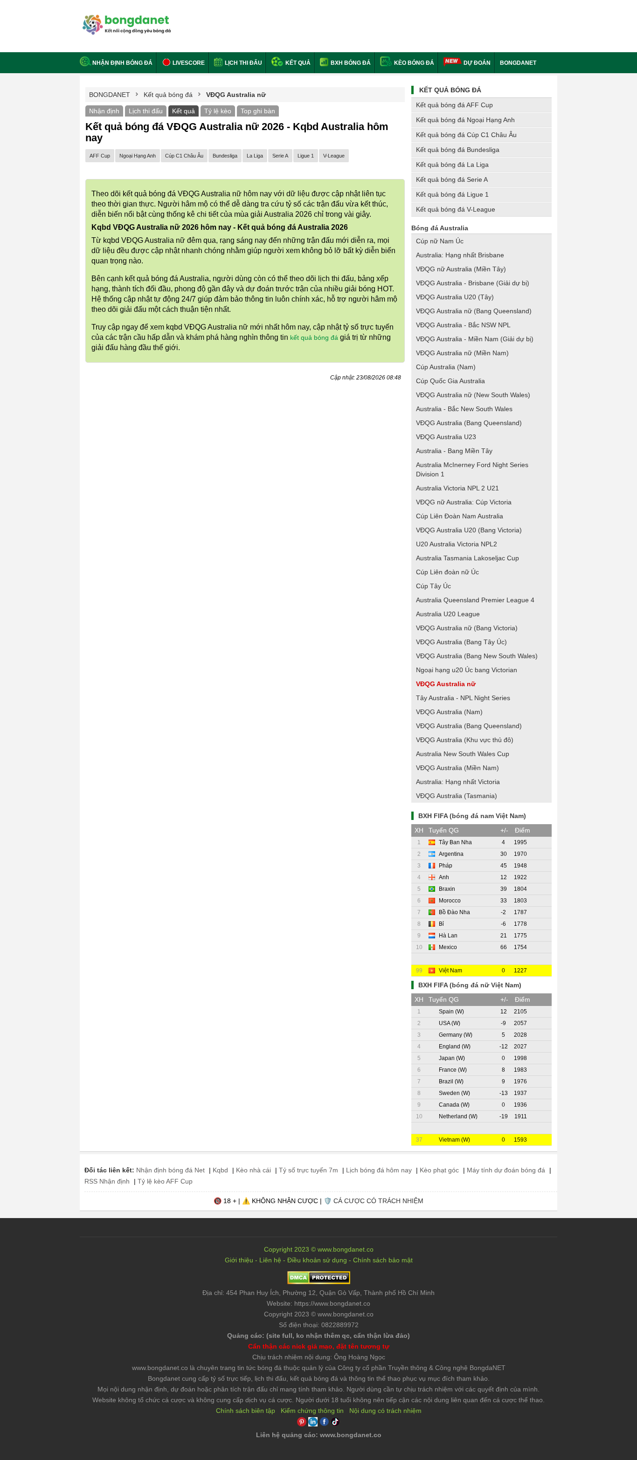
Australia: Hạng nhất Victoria (458, 781)
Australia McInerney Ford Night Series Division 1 (472, 469)
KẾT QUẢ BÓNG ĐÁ (450, 90)
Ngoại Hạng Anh (137, 155)
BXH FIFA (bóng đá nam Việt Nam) (472, 816)
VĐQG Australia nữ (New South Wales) (473, 395)
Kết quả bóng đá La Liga (452, 164)
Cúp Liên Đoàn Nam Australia (459, 516)
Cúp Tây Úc (433, 586)
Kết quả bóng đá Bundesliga (457, 149)
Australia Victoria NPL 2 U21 (457, 488)
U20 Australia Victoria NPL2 (456, 544)
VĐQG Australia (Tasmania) (456, 795)
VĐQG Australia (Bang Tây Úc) (461, 642)
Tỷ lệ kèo (217, 111)
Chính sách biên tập (245, 1410)
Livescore (188, 63)
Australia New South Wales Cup (462, 754)
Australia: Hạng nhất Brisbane (460, 255)
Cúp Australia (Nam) (446, 367)
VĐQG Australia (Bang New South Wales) (477, 656)
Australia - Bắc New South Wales (464, 409)
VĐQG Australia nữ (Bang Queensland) (474, 311)
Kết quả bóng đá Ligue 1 (452, 194)
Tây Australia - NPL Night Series (463, 698)
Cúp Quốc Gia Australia (450, 381)
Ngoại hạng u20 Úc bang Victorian (466, 670)
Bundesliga (225, 155)
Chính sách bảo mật (383, 1260)
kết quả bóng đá (314, 337)
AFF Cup (100, 155)
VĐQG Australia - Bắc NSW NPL (463, 325)
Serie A (280, 155)
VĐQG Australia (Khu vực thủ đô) (464, 740)
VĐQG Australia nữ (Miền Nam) (462, 353)
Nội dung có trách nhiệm (385, 1410)
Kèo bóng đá (413, 63)
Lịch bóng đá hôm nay (379, 1170)
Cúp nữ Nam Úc (440, 241)
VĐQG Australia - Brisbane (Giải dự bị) (472, 283)
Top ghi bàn (258, 111)
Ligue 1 (306, 155)
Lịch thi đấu (242, 63)
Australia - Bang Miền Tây (454, 451)
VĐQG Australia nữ (446, 684)
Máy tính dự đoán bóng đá (506, 1170)
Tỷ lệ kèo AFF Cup (165, 1181)
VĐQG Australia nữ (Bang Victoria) (467, 628)
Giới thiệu (239, 1260)
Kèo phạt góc (439, 1170)
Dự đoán (477, 63)
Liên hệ (270, 1260)
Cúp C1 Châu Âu (184, 155)
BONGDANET (518, 63)
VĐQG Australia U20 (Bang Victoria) (469, 530)
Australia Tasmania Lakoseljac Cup (467, 558)
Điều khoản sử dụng (317, 1260)
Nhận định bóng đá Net (170, 1170)
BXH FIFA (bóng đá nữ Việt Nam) (469, 985)
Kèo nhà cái (253, 1170)
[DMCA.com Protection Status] (318, 1282)
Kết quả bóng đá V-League (455, 209)
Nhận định (104, 111)
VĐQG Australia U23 (446, 437)
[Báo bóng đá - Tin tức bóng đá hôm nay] (125, 18)
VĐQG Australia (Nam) (449, 712)
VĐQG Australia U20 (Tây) (455, 297)
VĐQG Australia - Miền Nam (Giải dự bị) (474, 339)
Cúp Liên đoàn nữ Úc (447, 572)
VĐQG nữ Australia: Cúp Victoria (464, 502)
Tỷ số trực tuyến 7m (308, 1170)
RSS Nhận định (107, 1181)
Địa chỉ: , (318, 1292)
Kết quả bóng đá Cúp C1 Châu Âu (466, 134)
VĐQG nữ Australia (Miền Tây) (461, 269)
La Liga (255, 155)
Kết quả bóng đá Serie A (452, 179)
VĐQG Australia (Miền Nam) (457, 767)
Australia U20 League (448, 614)
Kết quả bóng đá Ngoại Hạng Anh (465, 120)
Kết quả (297, 63)
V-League (334, 155)
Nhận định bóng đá (122, 63)
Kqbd (220, 1170)
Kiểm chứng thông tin (312, 1410)
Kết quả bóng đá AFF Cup (454, 105)
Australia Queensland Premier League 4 (475, 600)
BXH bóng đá (350, 63)
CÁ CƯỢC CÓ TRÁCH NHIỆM (378, 1201)
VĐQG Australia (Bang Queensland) (469, 423)
